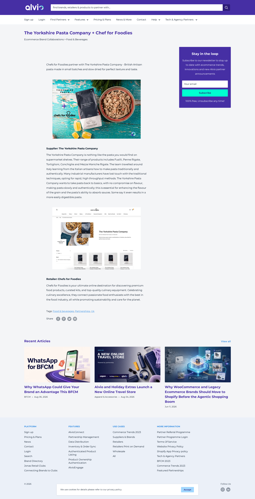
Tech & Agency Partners (179, 19)
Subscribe (205, 92)
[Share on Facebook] (58, 318)
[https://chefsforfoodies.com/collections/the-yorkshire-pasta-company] (96, 109)
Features (80, 19)
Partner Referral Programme (173, 432)
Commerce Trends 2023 (127, 432)
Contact (141, 19)
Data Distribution (78, 441)
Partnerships (82, 311)
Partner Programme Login (172, 437)
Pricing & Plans (102, 19)
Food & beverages (63, 311)
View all (226, 341)
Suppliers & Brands (124, 437)
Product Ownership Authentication (80, 461)
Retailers (118, 441)
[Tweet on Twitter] (69, 318)
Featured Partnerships (170, 470)
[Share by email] (75, 318)
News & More (124, 19)
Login (42, 19)
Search (28, 456)
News (27, 441)
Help (154, 19)
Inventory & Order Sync (82, 446)
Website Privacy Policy (170, 446)
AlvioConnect (76, 432)
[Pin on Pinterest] (64, 318)
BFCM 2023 (163, 461)
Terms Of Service (167, 441)
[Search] (226, 7)
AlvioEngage (75, 467)
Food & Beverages (77, 39)
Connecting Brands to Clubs (40, 470)
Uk (92, 311)
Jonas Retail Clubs (35, 465)
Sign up (28, 19)
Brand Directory (33, 461)
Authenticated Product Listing (82, 453)
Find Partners (58, 19)
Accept (187, 489)
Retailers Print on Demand (128, 446)
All (114, 456)
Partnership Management (83, 437)
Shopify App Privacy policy (172, 451)
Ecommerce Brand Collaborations (44, 39)
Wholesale (119, 451)
